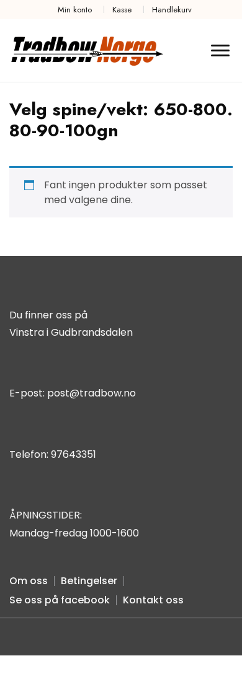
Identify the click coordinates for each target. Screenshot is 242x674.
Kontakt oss (153, 600)
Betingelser (89, 581)
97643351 (73, 454)
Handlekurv (172, 9)
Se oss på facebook (59, 600)
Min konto (75, 9)
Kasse (122, 9)
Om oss (28, 581)
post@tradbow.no (91, 393)
